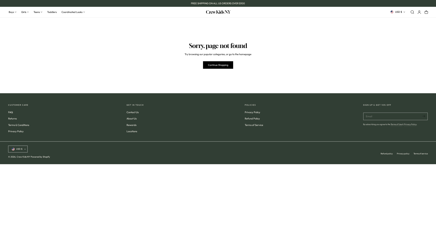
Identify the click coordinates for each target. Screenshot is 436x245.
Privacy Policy (16, 131)
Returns (12, 118)
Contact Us (133, 112)
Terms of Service (254, 124)
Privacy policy (403, 153)
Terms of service (421, 153)
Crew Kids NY (23, 157)
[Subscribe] (424, 116)
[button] (412, 12)
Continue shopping (218, 65)
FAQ (10, 112)
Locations (132, 131)
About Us (132, 118)
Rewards (131, 124)
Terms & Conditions (18, 124)
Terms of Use (396, 124)
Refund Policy (252, 118)
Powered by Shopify (40, 157)
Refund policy (387, 153)
